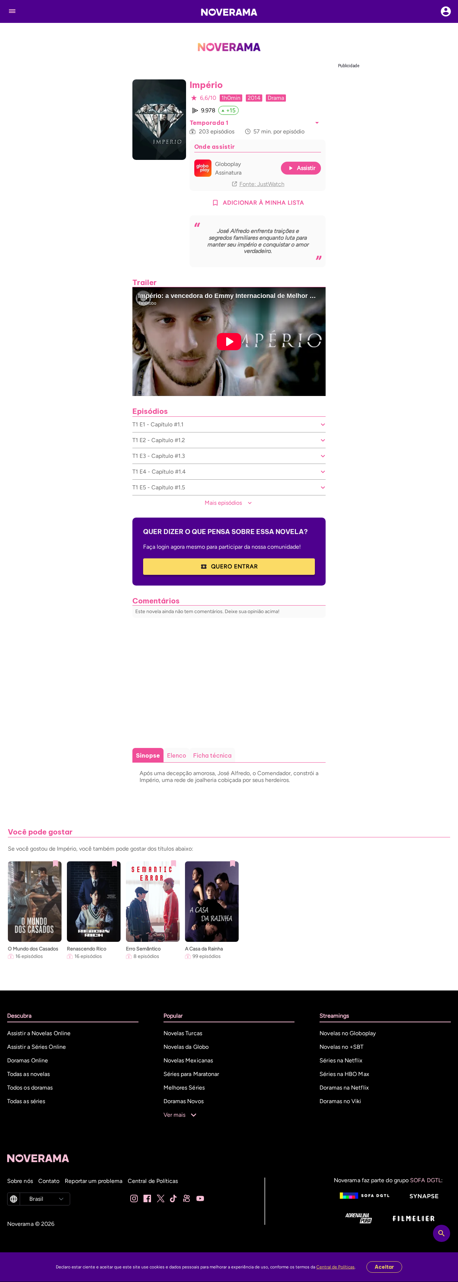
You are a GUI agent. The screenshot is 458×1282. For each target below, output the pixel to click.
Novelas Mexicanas (188, 1060)
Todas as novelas (28, 1074)
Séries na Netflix (341, 1060)
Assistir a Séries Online (36, 1046)
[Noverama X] (160, 1199)
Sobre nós (20, 1181)
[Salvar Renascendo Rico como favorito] (114, 863)
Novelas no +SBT (342, 1046)
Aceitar (384, 1267)
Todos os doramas (30, 1087)
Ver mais (175, 1114)
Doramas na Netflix (344, 1087)
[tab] (148, 755)
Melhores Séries (184, 1087)
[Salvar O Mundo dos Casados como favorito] (55, 863)
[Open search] (441, 1233)
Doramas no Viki (340, 1101)
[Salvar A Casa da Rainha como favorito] (232, 863)
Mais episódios (223, 502)
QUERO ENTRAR (234, 566)
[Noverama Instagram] (134, 1199)
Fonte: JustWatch (261, 184)
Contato (49, 1181)
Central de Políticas (335, 1266)
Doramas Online (27, 1060)
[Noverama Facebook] (147, 1199)
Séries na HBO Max (344, 1074)
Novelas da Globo (186, 1046)
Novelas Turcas (183, 1033)
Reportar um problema (93, 1181)
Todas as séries (26, 1101)
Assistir (306, 168)
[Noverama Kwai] (187, 1199)
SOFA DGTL (425, 1180)
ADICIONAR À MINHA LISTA (263, 202)
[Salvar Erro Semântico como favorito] (173, 863)
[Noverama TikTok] (173, 1199)
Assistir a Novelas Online (38, 1033)
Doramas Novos (184, 1101)
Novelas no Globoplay (348, 1033)
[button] (317, 122)
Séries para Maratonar (191, 1074)
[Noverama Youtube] (200, 1199)
